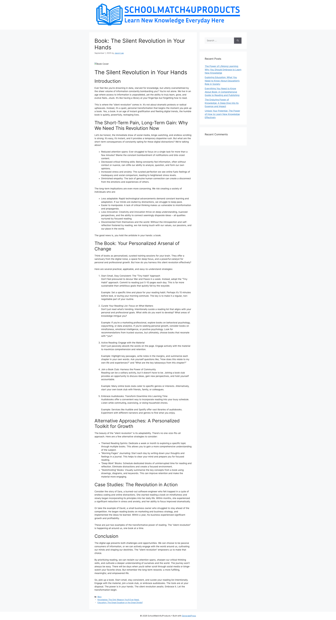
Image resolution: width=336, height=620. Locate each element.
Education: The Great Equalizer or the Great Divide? (120, 602)
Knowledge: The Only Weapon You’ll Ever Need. (118, 599)
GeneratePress (189, 615)
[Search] (238, 41)
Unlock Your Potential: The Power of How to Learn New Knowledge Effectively (222, 114)
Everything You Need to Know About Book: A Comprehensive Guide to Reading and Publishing (222, 92)
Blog (99, 597)
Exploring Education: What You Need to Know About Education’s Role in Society (222, 80)
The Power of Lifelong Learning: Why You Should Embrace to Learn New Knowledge (223, 69)
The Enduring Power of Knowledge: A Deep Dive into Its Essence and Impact (222, 103)
